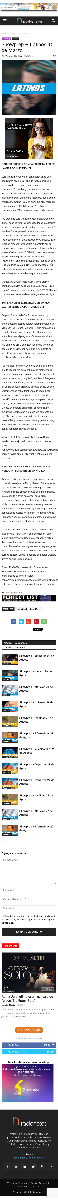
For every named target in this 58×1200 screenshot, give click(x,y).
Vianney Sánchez (13, 56)
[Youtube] (51, 1166)
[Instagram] (16, 1166)
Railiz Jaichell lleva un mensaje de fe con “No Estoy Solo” (27, 999)
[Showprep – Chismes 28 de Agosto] (10, 706)
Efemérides (7, 741)
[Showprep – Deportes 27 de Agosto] (10, 783)
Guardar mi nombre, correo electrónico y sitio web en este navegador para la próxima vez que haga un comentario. (28, 919)
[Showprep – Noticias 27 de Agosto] (10, 814)
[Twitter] (33, 1166)
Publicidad (23, 1186)
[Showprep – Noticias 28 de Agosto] (10, 690)
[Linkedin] (24, 1166)
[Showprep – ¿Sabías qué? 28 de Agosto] (10, 752)
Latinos (15, 39)
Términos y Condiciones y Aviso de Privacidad (28, 1183)
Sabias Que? (8, 757)
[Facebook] (7, 1166)
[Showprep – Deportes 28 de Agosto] (10, 768)
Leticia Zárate (8, 1005)
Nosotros (35, 1186)
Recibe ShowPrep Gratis (29, 1029)
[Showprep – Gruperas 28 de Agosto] (10, 659)
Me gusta (49, 1045)
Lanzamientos (8, 991)
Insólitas (6, 726)
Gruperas (6, 664)
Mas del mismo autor (14, 647)
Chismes (6, 710)
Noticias (6, 695)
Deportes (6, 772)
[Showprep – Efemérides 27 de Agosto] (10, 830)
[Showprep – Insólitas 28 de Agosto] (10, 721)
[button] (53, 20)
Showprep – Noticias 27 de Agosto (37, 814)
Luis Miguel (22, 609)
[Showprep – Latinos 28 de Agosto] (10, 675)
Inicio (4, 33)
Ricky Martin (35, 609)
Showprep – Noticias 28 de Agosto (37, 690)
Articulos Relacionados (15, 643)
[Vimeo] (42, 1166)
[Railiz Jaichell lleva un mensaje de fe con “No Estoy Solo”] (29, 973)
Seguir (50, 1052)
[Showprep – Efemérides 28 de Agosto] (10, 737)
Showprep (6, 39)
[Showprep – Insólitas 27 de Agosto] (10, 799)
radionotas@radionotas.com (29, 1157)
